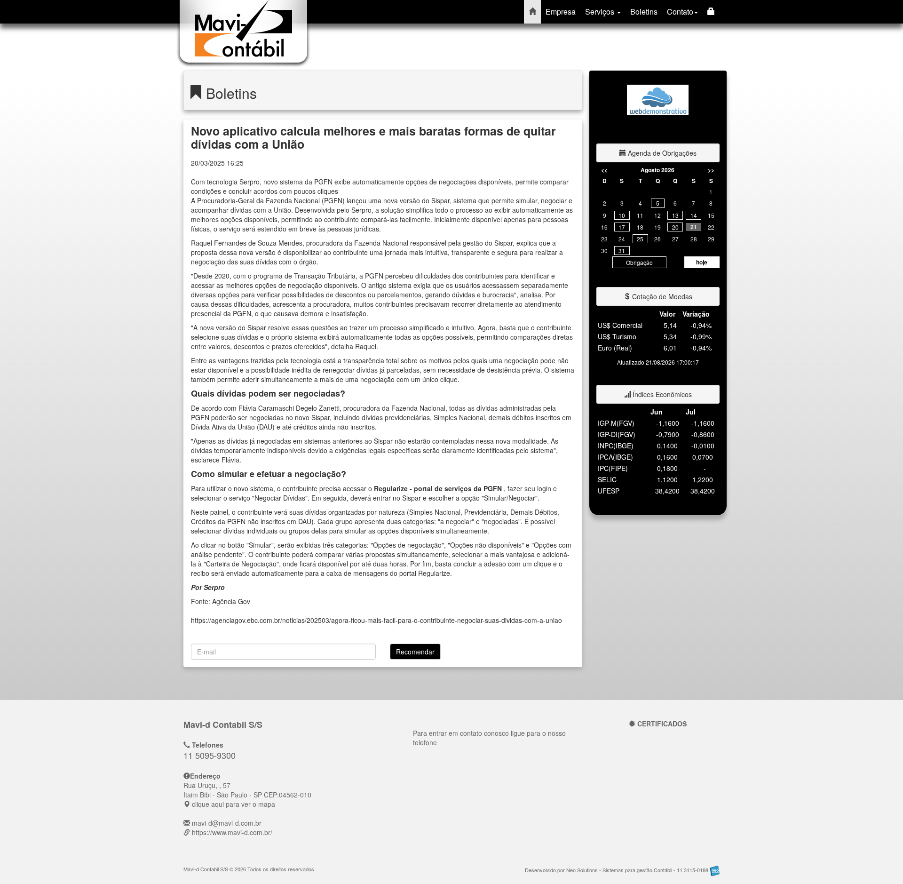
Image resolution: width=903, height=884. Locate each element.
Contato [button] (680, 11)
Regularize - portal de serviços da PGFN (439, 488)
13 (675, 215)
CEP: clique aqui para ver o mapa (247, 794)
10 (621, 215)
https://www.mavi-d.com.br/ (232, 832)
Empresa (561, 11)
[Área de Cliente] (711, 12)
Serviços (600, 11)
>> (711, 170)
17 (621, 227)
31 (621, 251)
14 (693, 215)
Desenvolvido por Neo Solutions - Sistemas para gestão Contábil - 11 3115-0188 (617, 870)
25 (640, 239)
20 (675, 227)
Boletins (643, 11)
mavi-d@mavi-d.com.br (226, 823)
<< (604, 170)
